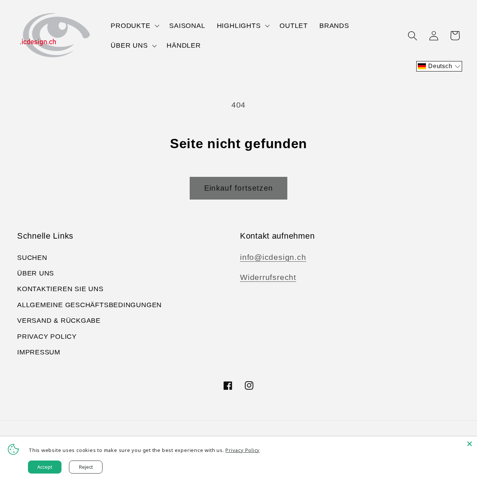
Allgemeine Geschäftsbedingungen (89, 305)
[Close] (469, 443)
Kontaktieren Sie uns (60, 289)
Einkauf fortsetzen (238, 188)
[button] (134, 26)
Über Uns (35, 273)
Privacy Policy (47, 336)
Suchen (32, 257)
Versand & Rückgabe (59, 320)
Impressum (38, 352)
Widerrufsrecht (268, 277)
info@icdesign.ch (273, 257)
